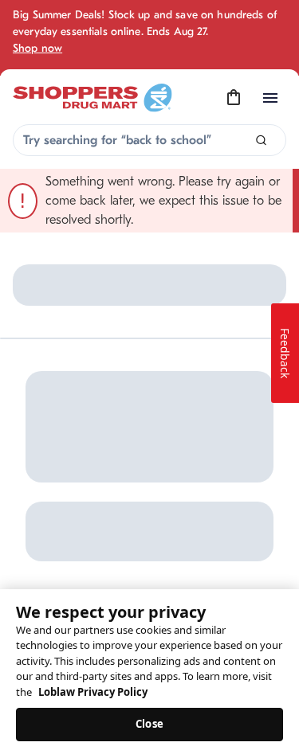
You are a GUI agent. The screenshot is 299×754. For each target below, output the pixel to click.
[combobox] (149, 140)
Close (149, 724)
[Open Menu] (270, 98)
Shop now (37, 48)
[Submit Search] (261, 141)
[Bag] (234, 98)
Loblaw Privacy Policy (93, 692)
